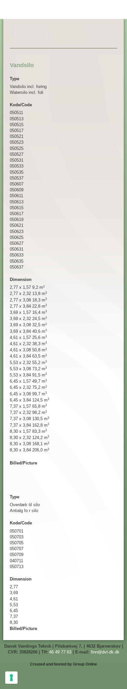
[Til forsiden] (63, 36)
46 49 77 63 (60, 652)
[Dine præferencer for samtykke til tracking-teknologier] (11, 677)
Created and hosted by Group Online (63, 664)
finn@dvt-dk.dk (105, 652)
